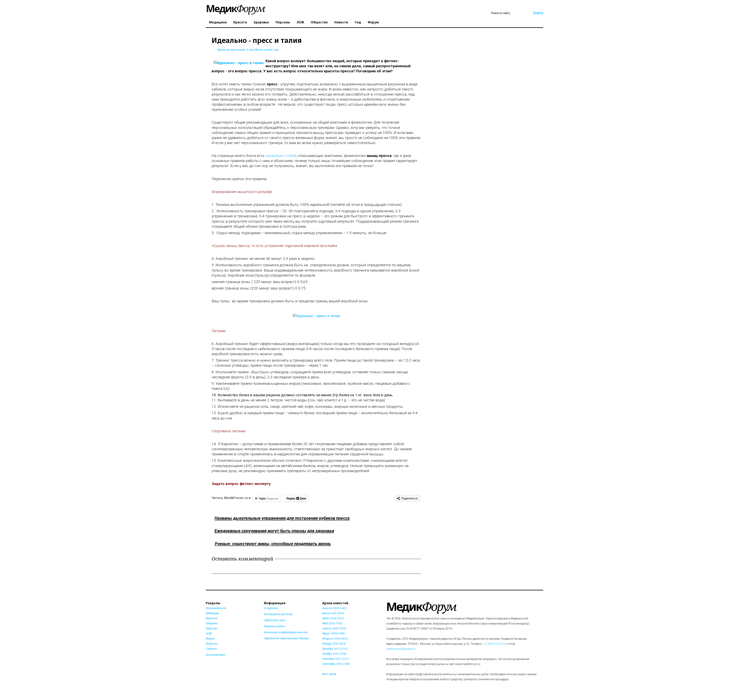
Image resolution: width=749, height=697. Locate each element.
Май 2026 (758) (332, 623)
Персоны (283, 22)
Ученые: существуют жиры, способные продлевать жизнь (273, 543)
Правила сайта (274, 626)
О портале (271, 608)
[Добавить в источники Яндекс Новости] (269, 646)
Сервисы (211, 648)
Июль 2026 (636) (333, 613)
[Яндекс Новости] (267, 498)
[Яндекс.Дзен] (296, 498)
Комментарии (215, 654)
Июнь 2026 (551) (333, 618)
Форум (373, 22)
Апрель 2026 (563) (334, 628)
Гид (358, 22)
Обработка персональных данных (286, 638)
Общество (319, 22)
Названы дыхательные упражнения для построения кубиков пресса (282, 518)
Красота (240, 22)
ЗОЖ (300, 22)
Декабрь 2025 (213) (335, 648)
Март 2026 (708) (333, 633)
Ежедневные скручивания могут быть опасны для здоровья (274, 530)
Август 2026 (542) (334, 608)
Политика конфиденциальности (286, 632)
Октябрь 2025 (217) (335, 659)
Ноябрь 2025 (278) (334, 653)
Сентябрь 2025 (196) (336, 664)
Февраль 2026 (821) (335, 638)
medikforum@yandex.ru (401, 648)
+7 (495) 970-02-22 (494, 643)
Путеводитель (216, 608)
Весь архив (329, 674)
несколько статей (281, 155)
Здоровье (261, 22)
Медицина (218, 22)
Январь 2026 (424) (334, 643)
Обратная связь (275, 620)
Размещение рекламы (278, 614)
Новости (341, 22)
